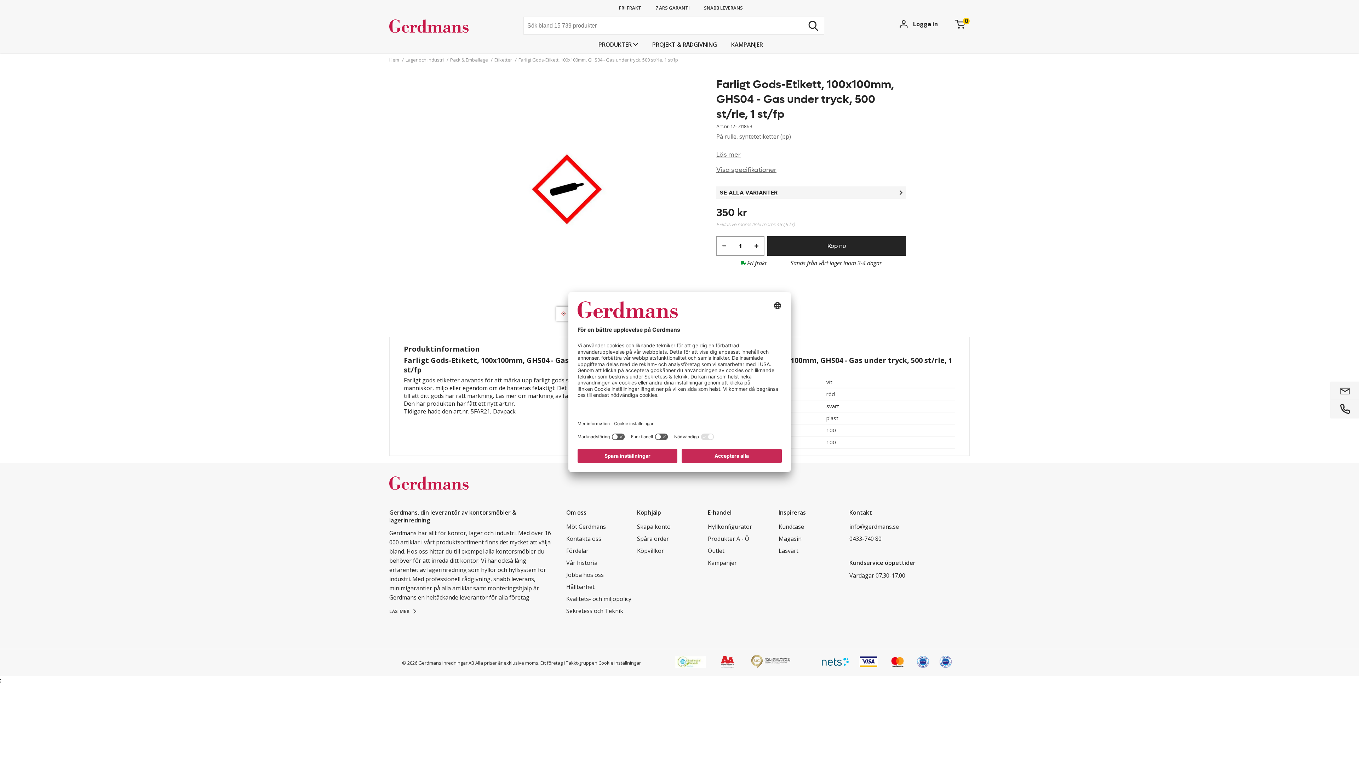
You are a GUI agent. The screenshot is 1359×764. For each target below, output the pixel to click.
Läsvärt (788, 551)
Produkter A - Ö (728, 539)
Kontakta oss (583, 539)
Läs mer (728, 155)
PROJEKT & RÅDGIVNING (684, 44)
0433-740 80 (865, 539)
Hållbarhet (580, 587)
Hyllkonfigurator (730, 527)
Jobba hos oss (585, 575)
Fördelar (577, 551)
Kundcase (791, 527)
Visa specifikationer (746, 170)
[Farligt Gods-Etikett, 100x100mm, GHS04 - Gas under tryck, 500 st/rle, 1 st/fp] (565, 190)
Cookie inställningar (619, 663)
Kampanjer (747, 44)
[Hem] (442, 26)
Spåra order (653, 539)
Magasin (790, 539)
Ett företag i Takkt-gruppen (568, 663)
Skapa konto (654, 527)
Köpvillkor (650, 551)
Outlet (716, 551)
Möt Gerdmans (586, 527)
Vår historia (581, 563)
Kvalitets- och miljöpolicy (598, 599)
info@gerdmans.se (874, 527)
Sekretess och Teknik (594, 611)
